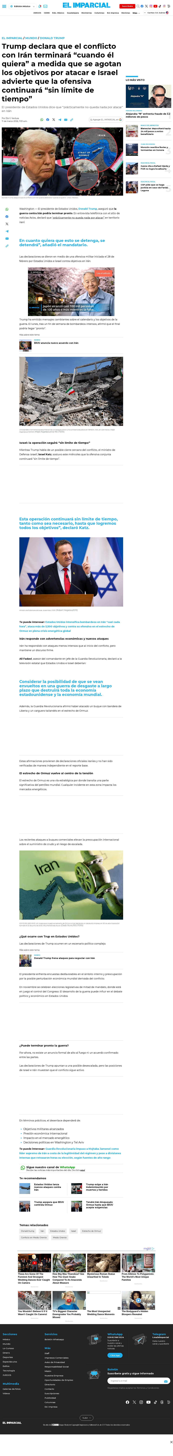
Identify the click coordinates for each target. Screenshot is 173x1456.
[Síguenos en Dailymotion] (169, 6)
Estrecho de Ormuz (91, 1231)
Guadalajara (73, 13)
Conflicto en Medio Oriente (34, 1237)
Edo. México (58, 13)
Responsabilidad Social (57, 1366)
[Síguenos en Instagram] (151, 6)
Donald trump (52, 38)
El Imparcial (12, 38)
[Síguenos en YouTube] (155, 6)
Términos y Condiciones (148, 1388)
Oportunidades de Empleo (59, 1380)
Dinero (6, 1353)
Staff (47, 1353)
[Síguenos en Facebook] (142, 6)
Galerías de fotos (12, 1389)
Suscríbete (127, 6)
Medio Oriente (60, 1237)
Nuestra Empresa (54, 1375)
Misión (48, 1371)
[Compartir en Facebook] (48, 119)
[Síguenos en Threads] (164, 6)
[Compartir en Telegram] (60, 119)
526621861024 (115, 1337)
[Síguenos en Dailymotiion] (168, 1402)
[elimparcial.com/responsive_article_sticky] (171, 1442)
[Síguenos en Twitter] (146, 6)
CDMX (47, 13)
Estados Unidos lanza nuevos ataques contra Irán (47, 1187)
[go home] (12, 1422)
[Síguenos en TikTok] (160, 6)
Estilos (6, 1366)
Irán (42, 1231)
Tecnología (9, 1370)
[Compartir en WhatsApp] (42, 119)
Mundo (31, 38)
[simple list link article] (148, 97)
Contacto (49, 1389)
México (6, 1339)
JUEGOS (37, 13)
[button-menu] (4, 6)
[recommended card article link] (25, 345)
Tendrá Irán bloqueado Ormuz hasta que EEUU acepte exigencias (99, 1205)
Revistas (126, 13)
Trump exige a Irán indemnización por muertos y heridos (97, 1187)
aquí (82, 1170)
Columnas (99, 13)
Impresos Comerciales (57, 1358)
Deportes (8, 1357)
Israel (73, 1231)
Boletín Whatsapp (54, 1339)
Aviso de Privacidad (55, 1362)
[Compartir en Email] (66, 119)
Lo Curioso (8, 1348)
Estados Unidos (57, 1231)
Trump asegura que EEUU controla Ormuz (49, 1203)
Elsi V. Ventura (12, 118)
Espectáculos (10, 1361)
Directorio (50, 1384)
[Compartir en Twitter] (54, 119)
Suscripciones (52, 1393)
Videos (6, 1393)
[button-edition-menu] (145, 12)
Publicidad (50, 1398)
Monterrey (86, 13)
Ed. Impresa (113, 13)
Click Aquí (115, 1355)
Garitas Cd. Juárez (156, 13)
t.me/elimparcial (160, 1337)
